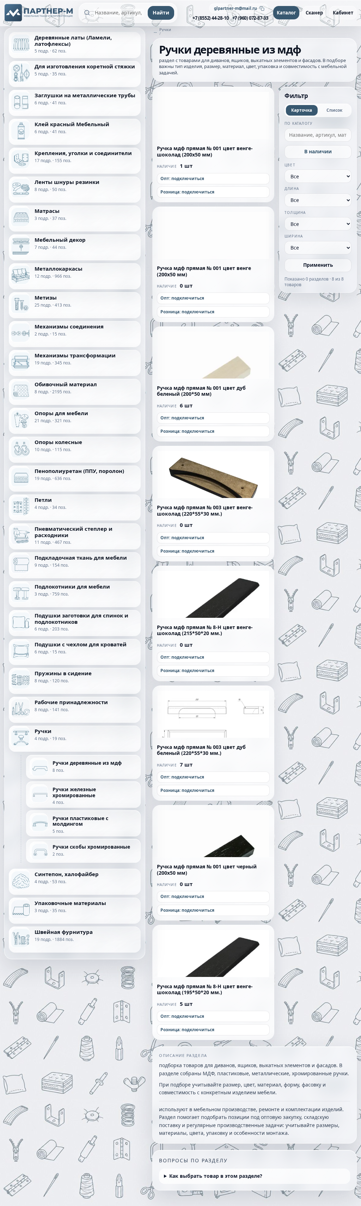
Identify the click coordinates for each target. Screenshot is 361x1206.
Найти (161, 12)
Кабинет (343, 13)
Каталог (286, 13)
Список (334, 110)
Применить (318, 264)
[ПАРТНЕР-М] (39, 13)
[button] (213, 113)
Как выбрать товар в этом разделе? (215, 1176)
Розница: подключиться (187, 192)
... (155, 31)
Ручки (165, 29)
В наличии (318, 151)
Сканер (314, 13)
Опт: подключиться (182, 178)
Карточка (301, 110)
